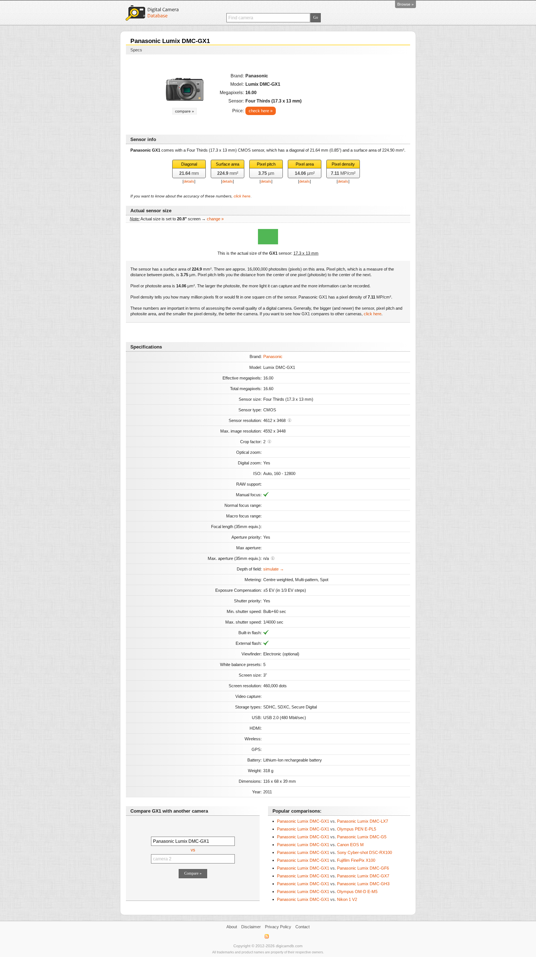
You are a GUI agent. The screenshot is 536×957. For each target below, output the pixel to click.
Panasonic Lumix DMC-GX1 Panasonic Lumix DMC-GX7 (333, 876)
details (189, 181)
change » (215, 218)
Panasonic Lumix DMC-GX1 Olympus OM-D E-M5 (327, 891)
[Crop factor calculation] (269, 441)
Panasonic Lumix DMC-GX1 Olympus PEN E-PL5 (326, 829)
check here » (260, 110)
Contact (302, 926)
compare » (184, 111)
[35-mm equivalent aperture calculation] (273, 558)
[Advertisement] (357, 93)
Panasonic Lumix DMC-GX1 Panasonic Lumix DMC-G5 (331, 836)
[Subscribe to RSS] (266, 936)
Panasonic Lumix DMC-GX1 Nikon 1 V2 (317, 899)
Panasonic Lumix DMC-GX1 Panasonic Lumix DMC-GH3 (333, 883)
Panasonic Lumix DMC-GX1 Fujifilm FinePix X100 (326, 860)
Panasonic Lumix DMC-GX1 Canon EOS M (320, 844)
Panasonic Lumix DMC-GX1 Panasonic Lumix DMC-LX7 (332, 821)
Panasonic (273, 356)
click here (242, 196)
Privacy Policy (278, 926)
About (231, 926)
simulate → (273, 569)
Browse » (405, 4)
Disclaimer (251, 926)
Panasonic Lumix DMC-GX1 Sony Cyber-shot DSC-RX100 (334, 852)
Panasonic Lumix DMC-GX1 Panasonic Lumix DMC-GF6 (333, 868)
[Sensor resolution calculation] (289, 420)
